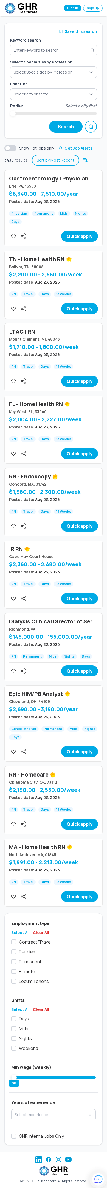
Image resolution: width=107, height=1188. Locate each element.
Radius (16, 105)
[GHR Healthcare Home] (20, 8)
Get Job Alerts (78, 148)
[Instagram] (58, 1159)
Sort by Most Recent (55, 160)
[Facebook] (48, 1159)
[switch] (10, 148)
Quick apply (79, 236)
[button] (53, 94)
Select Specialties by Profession (41, 62)
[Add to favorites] (13, 236)
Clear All (41, 932)
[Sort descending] (85, 160)
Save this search (81, 31)
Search (66, 127)
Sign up (93, 8)
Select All (20, 932)
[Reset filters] (91, 127)
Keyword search (25, 40)
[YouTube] (68, 1159)
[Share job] (23, 236)
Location (19, 83)
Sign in (72, 8)
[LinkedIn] (38, 1159)
